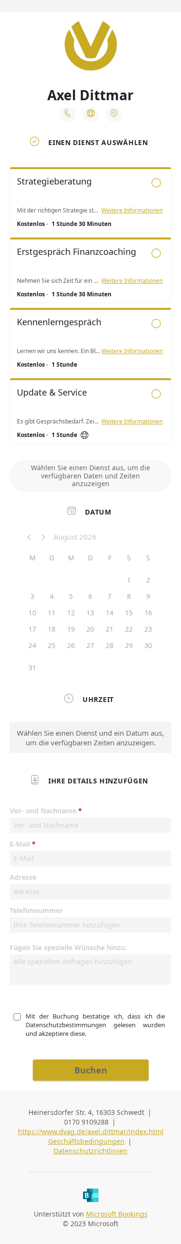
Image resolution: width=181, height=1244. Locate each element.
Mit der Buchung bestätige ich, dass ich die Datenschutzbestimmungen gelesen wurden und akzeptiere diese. (96, 1025)
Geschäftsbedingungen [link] (86, 1141)
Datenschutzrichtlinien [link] (90, 1150)
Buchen (90, 1070)
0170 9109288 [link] (86, 1121)
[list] (90, 308)
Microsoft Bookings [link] (117, 1213)
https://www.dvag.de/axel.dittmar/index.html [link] (91, 1131)
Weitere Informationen (132, 210)
